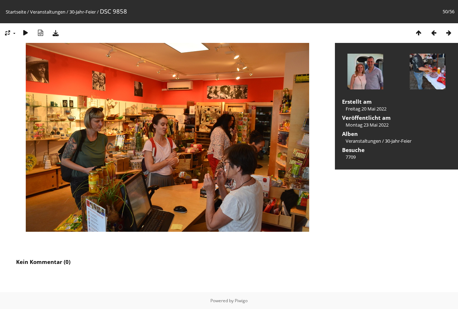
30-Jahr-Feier (82, 12)
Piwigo (241, 301)
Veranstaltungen (47, 12)
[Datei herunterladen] (55, 33)
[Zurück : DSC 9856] (433, 33)
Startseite (16, 12)
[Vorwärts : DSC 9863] (448, 33)
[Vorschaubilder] (418, 33)
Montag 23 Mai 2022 (367, 125)
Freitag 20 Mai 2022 (366, 109)
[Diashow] (25, 33)
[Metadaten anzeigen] (40, 33)
